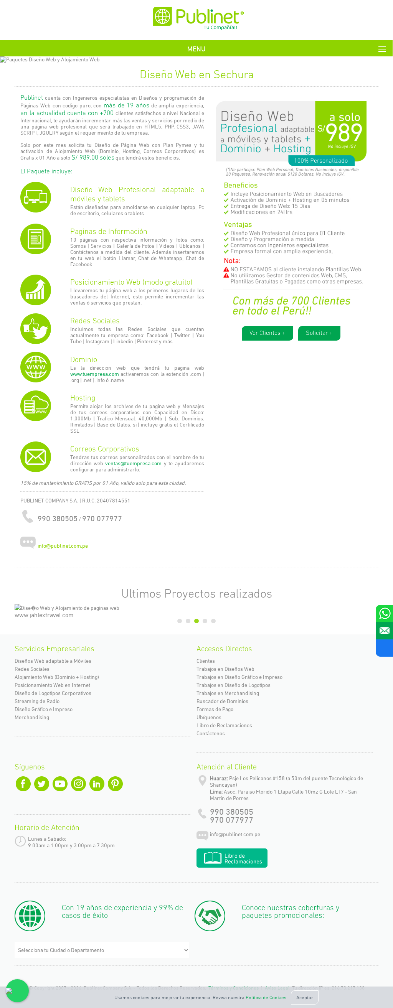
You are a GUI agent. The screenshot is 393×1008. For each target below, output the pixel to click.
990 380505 (231, 812)
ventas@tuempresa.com (134, 463)
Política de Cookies (266, 997)
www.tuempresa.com (94, 374)
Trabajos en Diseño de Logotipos (233, 685)
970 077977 (231, 820)
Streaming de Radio (37, 701)
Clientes (205, 661)
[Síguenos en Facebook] (384, 648)
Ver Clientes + (267, 333)
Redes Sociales (32, 669)
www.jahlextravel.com (44, 615)
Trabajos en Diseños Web (225, 669)
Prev (23, 61)
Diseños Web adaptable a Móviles (53, 661)
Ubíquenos (208, 717)
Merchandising (32, 717)
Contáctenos (210, 733)
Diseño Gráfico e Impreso (44, 709)
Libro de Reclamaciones (224, 725)
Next (369, 61)
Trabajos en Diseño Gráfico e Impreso (239, 677)
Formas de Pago (214, 709)
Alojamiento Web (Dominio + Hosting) (57, 677)
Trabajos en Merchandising (227, 693)
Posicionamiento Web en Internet (52, 685)
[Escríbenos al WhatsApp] (384, 613)
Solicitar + (319, 333)
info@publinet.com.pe (63, 546)
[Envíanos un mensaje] (384, 630)
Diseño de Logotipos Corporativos (53, 693)
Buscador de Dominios (222, 701)
